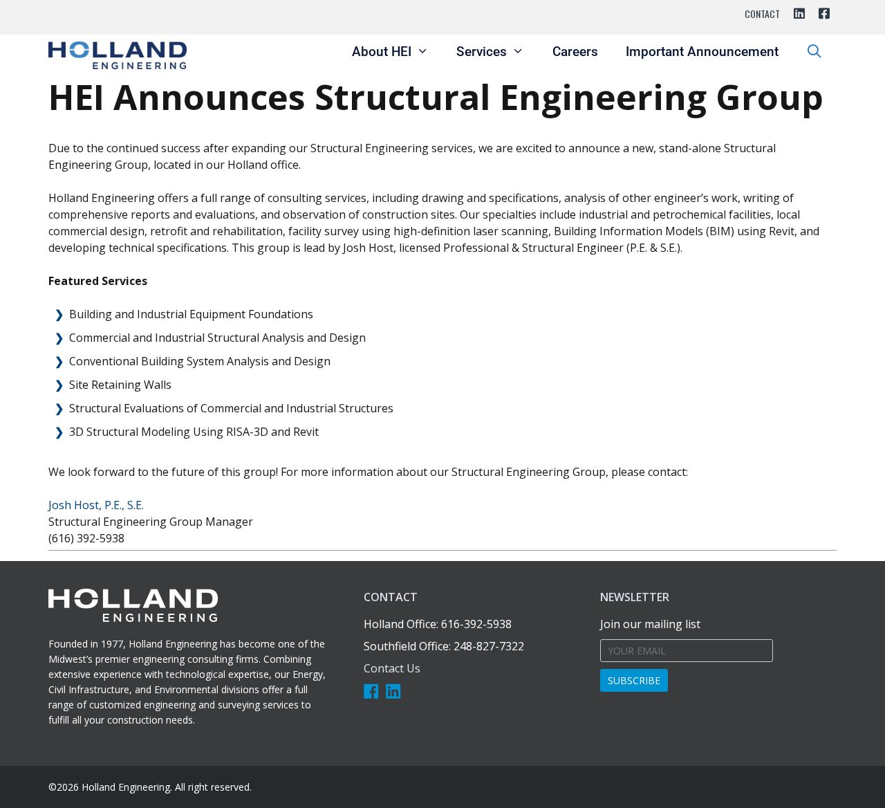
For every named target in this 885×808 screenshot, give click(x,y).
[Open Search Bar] (814, 52)
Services (481, 51)
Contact (762, 13)
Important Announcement (702, 51)
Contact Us (392, 668)
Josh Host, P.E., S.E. (96, 505)
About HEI (381, 51)
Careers (575, 51)
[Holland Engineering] (117, 55)
